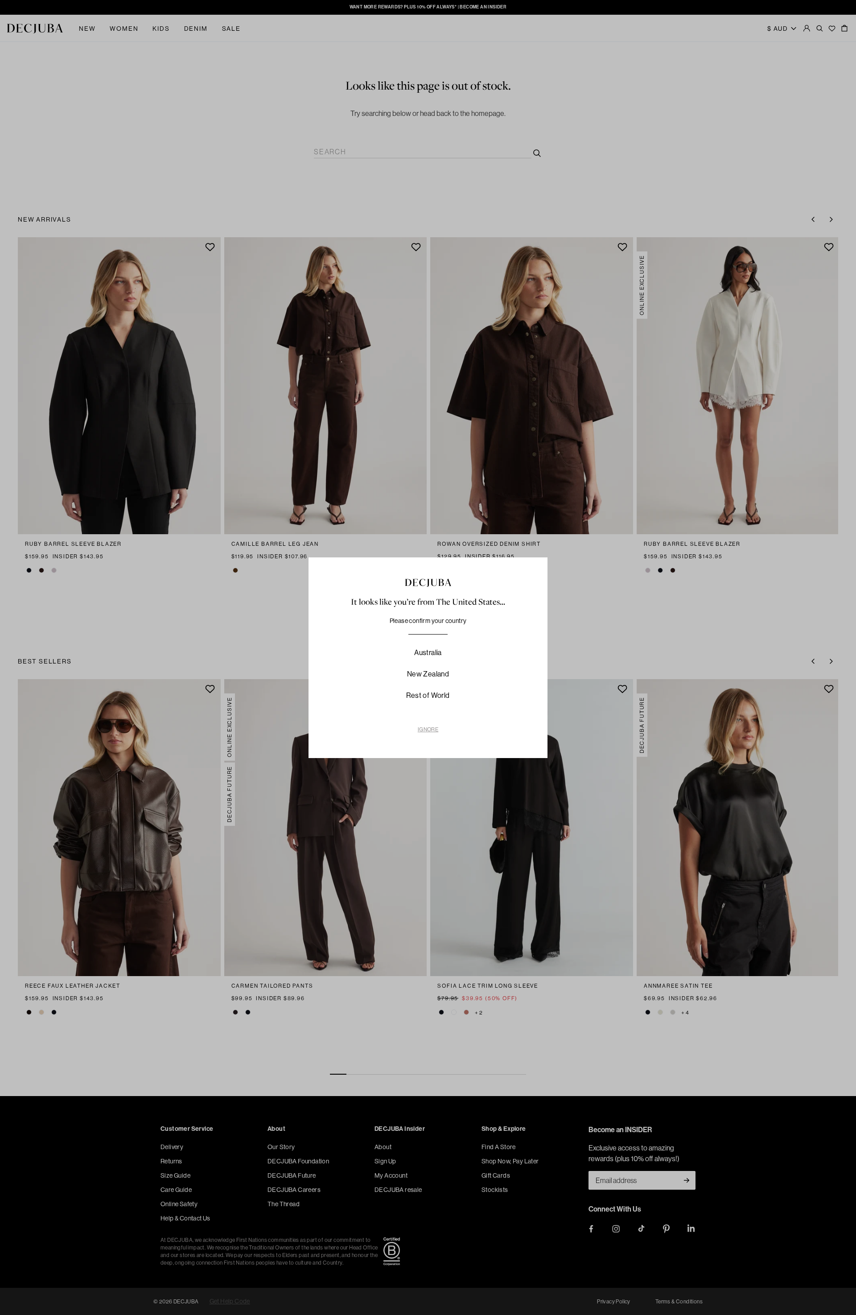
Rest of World (427, 695)
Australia (428, 652)
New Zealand (428, 673)
